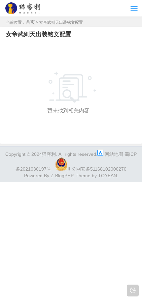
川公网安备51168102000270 (96, 169)
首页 (30, 22)
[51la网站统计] (100, 154)
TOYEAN (107, 175)
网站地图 (114, 154)
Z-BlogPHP (62, 175)
